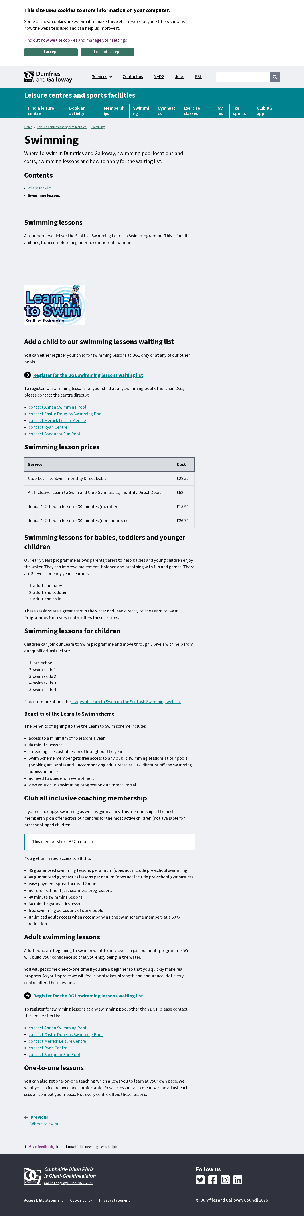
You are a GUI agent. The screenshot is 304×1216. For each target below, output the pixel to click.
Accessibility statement (43, 1200)
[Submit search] (275, 77)
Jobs (179, 77)
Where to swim (39, 188)
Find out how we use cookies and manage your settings (75, 40)
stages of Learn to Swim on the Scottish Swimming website (126, 702)
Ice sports (239, 111)
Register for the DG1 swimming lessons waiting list (88, 375)
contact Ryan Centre (48, 427)
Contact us (133, 77)
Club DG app (264, 111)
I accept (51, 52)
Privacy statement (114, 1200)
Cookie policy (81, 1200)
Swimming (141, 111)
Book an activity (77, 111)
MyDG (159, 77)
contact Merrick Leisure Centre (57, 421)
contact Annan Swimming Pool (57, 407)
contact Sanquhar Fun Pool (54, 434)
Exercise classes (192, 111)
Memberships (114, 111)
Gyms (220, 111)
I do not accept (107, 52)
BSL (198, 77)
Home (28, 127)
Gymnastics (167, 111)
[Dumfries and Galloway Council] (48, 77)
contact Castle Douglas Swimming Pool (66, 414)
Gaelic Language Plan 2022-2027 (68, 1183)
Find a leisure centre (41, 111)
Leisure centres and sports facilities (79, 95)
